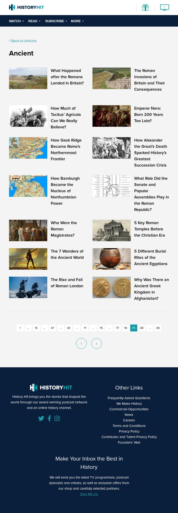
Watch (15, 21)
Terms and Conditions (129, 425)
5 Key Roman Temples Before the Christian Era (149, 229)
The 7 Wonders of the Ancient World (67, 254)
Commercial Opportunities (129, 409)
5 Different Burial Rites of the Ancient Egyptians (151, 257)
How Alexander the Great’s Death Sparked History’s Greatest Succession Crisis (150, 152)
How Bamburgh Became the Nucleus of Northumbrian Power (65, 190)
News (129, 414)
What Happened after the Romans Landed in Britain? (67, 77)
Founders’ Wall (129, 442)
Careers (129, 420)
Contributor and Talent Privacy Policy (129, 436)
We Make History (129, 403)
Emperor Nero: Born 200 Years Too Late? (148, 114)
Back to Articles (23, 40)
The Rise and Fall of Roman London (67, 283)
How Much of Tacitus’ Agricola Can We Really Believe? (66, 117)
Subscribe (54, 21)
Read (32, 21)
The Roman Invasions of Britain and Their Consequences (149, 80)
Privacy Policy (129, 431)
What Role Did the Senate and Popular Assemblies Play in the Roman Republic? (151, 194)
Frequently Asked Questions (129, 398)
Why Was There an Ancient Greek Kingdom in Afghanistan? (151, 289)
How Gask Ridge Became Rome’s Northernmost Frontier (66, 149)
